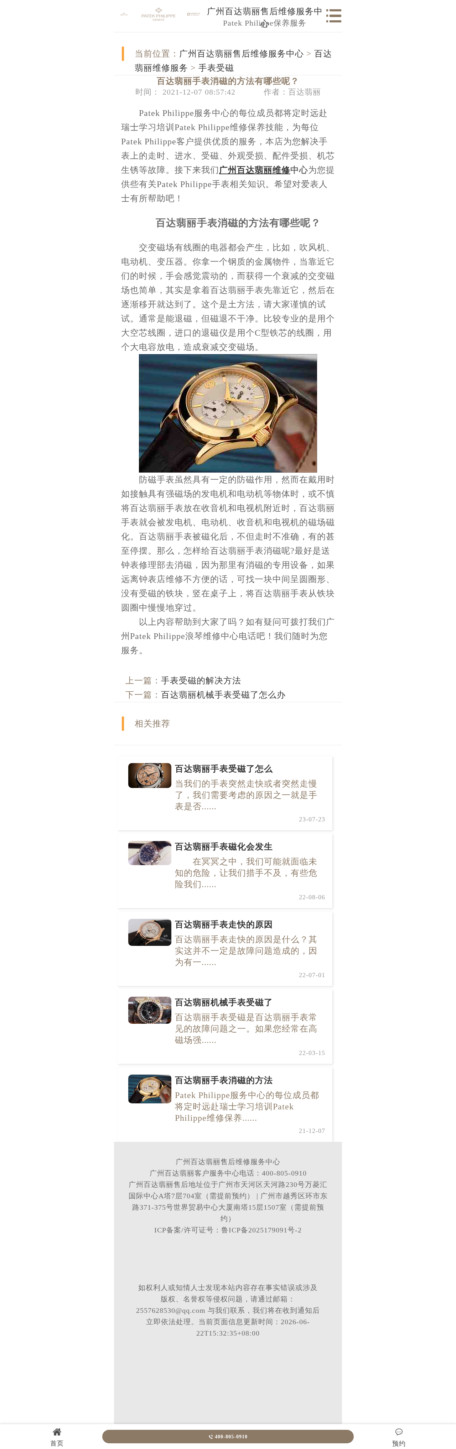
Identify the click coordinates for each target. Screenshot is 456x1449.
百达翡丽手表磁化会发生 (224, 846)
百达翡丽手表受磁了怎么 (224, 768)
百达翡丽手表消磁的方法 (224, 1080)
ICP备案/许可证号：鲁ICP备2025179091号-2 (228, 1230)
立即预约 (228, 739)
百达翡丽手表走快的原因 (224, 924)
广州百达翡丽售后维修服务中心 (241, 53)
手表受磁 (216, 68)
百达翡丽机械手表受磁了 (224, 1002)
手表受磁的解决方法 (201, 680)
